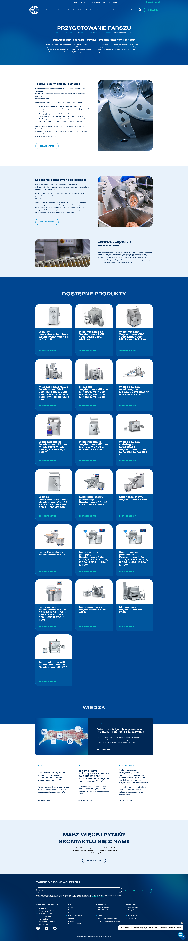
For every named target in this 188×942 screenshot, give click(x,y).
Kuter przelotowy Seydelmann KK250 (133, 498)
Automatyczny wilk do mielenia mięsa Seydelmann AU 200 (53, 664)
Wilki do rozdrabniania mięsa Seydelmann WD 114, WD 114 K (54, 335)
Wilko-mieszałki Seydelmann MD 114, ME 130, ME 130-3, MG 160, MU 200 (94, 445)
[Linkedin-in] (46, 928)
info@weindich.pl (112, 2)
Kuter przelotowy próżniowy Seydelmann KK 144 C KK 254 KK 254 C (93, 500)
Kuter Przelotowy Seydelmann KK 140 (53, 553)
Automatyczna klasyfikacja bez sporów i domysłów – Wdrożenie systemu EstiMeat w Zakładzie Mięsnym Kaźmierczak (133, 776)
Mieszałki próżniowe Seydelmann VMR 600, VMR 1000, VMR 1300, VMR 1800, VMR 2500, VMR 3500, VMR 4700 (54, 393)
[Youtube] (55, 928)
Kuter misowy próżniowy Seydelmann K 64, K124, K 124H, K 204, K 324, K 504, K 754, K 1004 (133, 558)
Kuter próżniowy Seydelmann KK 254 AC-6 (93, 609)
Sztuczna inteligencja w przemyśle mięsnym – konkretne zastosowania (120, 730)
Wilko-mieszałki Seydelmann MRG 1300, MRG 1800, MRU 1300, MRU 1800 (134, 335)
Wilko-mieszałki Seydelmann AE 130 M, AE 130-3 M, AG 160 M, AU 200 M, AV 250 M (53, 447)
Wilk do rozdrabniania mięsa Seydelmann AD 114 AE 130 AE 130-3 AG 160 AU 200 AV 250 (53, 502)
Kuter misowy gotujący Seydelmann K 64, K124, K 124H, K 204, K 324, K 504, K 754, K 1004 (93, 558)
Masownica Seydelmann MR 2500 (130, 609)
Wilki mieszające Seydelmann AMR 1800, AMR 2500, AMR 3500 (91, 335)
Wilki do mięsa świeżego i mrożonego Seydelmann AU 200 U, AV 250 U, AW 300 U (133, 448)
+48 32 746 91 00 (92, 2)
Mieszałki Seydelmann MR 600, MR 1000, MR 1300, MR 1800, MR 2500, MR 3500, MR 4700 (94, 392)
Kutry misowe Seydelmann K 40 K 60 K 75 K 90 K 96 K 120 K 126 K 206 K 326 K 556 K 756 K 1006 (52, 613)
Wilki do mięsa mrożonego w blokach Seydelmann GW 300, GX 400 (134, 390)
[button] (50, 10)
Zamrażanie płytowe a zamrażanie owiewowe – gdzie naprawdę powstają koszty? (53, 776)
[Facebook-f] (38, 928)
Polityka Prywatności (98, 896)
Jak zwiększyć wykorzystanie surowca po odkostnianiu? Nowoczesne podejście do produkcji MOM (93, 775)
